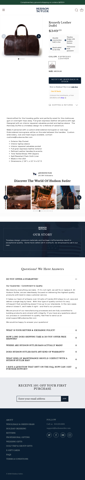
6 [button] (41, 210)
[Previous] (4, 36)
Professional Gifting (18, 437)
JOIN (64, 399)
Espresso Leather (52, 64)
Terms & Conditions (17, 459)
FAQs (8, 455)
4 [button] (22, 58)
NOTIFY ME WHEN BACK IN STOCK (64, 80)
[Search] (76, 10)
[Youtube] (63, 435)
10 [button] (47, 210)
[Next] (38, 36)
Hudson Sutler (17, 474)
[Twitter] (49, 435)
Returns (10, 433)
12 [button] (50, 210)
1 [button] (18, 58)
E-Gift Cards (13, 450)
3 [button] (21, 58)
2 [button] (19, 58)
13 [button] (52, 210)
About (9, 420)
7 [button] (42, 210)
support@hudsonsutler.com (23, 318)
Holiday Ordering (16, 429)
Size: (51, 71)
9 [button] (45, 210)
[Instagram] (69, 435)
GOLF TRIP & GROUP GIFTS (19, 446)
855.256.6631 (59, 424)
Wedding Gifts (14, 442)
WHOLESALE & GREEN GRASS (20, 424)
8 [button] (44, 210)
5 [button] (23, 58)
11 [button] (49, 210)
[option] (21, 36)
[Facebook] (56, 435)
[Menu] (3, 10)
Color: (60, 58)
